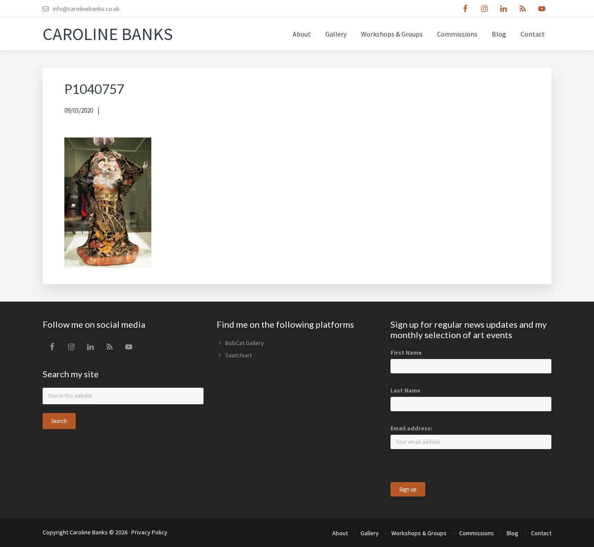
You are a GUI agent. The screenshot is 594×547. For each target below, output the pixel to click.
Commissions (476, 533)
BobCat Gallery (244, 343)
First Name (406, 352)
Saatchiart (238, 355)
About (340, 533)
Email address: (411, 428)
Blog (512, 533)
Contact (541, 533)
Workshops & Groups (419, 533)
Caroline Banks (108, 34)
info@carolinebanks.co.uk (86, 9)
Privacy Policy (149, 532)
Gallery (369, 533)
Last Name (405, 390)
